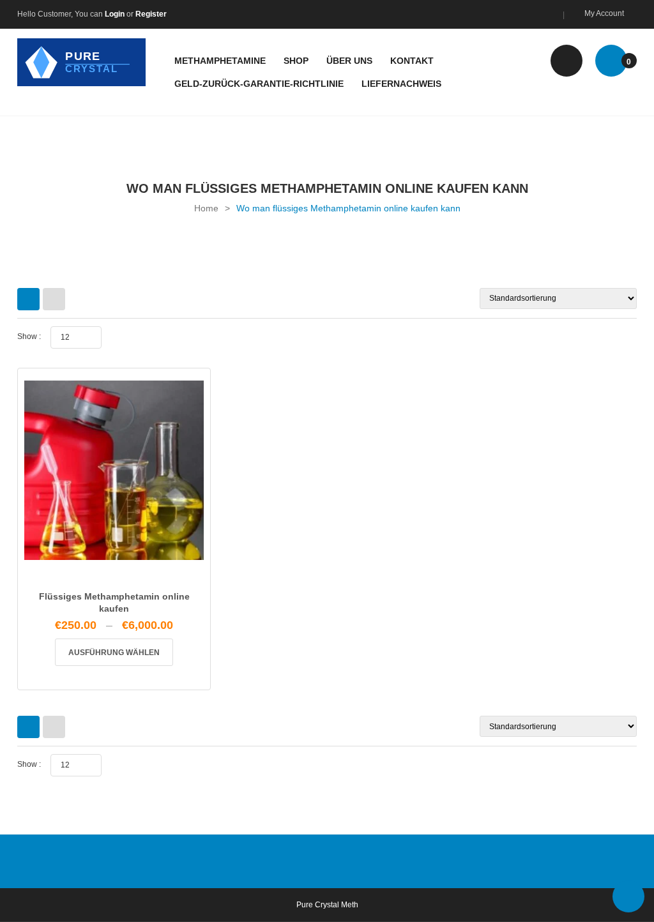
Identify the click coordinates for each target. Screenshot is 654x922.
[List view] (54, 299)
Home (206, 208)
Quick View (114, 555)
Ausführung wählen (114, 652)
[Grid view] (28, 299)
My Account (604, 13)
